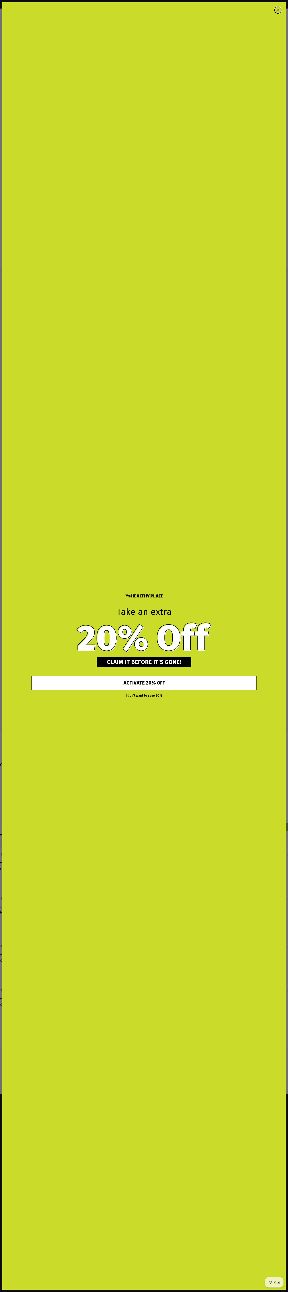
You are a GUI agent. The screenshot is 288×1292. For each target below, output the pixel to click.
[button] (144, 638)
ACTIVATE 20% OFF (144, 683)
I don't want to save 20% (144, 696)
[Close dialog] (277, 10)
